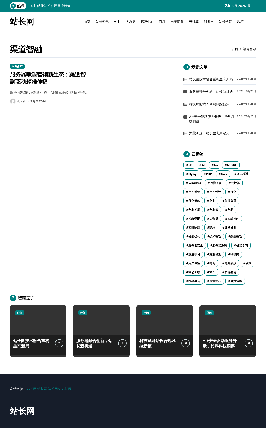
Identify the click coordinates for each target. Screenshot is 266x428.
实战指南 (233, 218)
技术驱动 (215, 236)
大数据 (130, 22)
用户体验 (194, 263)
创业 (117, 22)
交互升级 (194, 192)
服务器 (209, 22)
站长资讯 (102, 22)
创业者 (213, 210)
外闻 (19, 312)
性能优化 (194, 236)
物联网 (234, 254)
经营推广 (17, 66)
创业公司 (230, 201)
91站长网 (64, 389)
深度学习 (194, 254)
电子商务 (177, 22)
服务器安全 (195, 245)
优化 (233, 192)
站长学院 (225, 22)
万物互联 (216, 183)
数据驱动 (236, 236)
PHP (209, 174)
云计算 (194, 22)
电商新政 (230, 263)
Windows (194, 183)
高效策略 (236, 281)
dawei (21, 101)
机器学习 (242, 245)
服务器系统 (219, 245)
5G (190, 165)
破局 (248, 263)
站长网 (22, 21)
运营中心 (147, 22)
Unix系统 (243, 174)
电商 (212, 263)
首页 (87, 22)
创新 (230, 210)
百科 (162, 22)
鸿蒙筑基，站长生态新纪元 (209, 133)
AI (203, 165)
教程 (240, 22)
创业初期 (194, 210)
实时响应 (194, 227)
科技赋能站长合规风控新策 (209, 104)
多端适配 (194, 218)
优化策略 (194, 201)
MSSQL (232, 165)
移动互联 (194, 272)
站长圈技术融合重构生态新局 (211, 79)
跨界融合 (194, 281)
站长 (212, 272)
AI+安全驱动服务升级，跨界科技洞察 (212, 119)
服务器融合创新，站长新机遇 (211, 91)
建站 (212, 227)
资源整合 (230, 272)
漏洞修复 (215, 254)
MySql (192, 174)
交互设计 (215, 192)
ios (216, 165)
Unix (224, 174)
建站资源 (230, 227)
